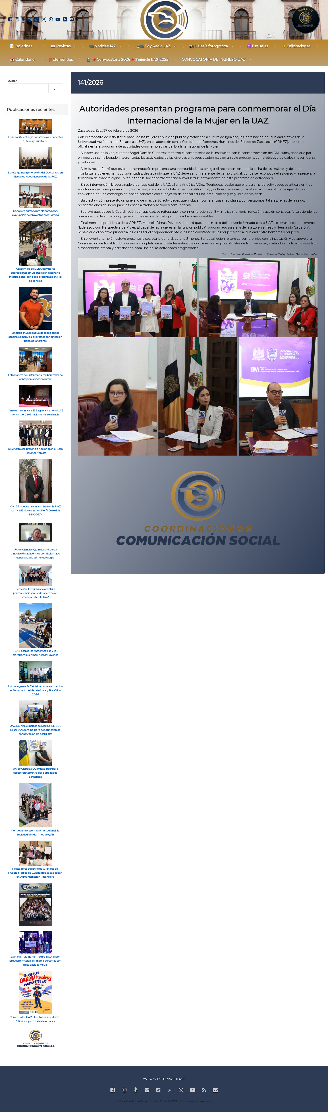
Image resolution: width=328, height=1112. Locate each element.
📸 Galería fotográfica (208, 46)
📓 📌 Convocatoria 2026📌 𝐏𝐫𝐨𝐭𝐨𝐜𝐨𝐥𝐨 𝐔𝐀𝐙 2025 (127, 59)
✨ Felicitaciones (295, 46)
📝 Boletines (21, 46)
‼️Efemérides (60, 59)
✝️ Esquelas (257, 46)
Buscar (12, 80)
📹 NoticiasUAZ (102, 46)
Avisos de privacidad (164, 1079)
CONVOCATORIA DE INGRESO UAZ (213, 59)
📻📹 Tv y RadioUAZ (152, 46)
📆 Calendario (22, 59)
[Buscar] (55, 88)
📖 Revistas (61, 46)
